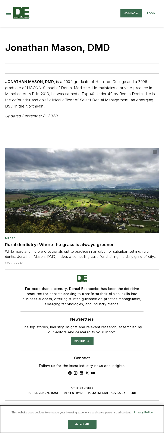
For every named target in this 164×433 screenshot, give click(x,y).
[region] (82, 419)
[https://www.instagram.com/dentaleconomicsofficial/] (75, 373)
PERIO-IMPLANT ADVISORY (106, 392)
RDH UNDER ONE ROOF (43, 392)
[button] (8, 13)
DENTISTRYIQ (73, 392)
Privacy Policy (143, 412)
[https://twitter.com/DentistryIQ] (87, 373)
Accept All (82, 424)
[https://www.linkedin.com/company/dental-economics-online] (81, 373)
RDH (133, 392)
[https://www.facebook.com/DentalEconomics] (70, 373)
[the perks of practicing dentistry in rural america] (82, 190)
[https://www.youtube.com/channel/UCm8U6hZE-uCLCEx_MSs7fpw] (93, 373)
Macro (10, 238)
